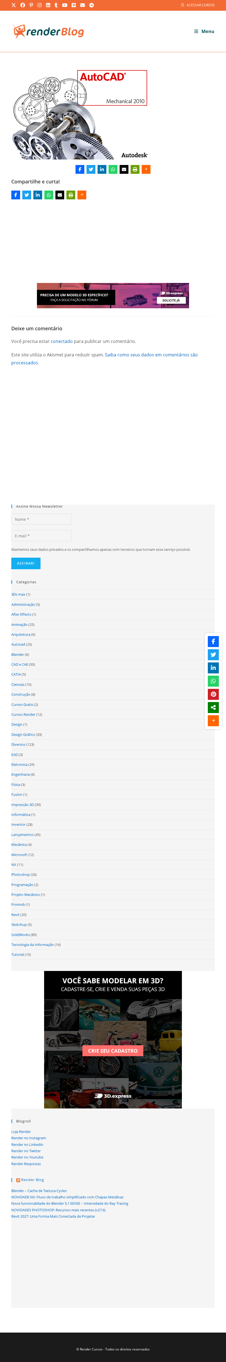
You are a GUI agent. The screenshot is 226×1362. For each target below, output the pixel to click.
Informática (20, 814)
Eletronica (19, 764)
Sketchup (19, 924)
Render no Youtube (27, 1157)
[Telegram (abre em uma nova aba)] (91, 5)
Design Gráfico (23, 734)
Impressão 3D (22, 804)
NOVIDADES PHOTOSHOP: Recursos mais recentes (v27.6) (58, 1209)
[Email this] (124, 169)
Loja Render (21, 1131)
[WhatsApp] (113, 169)
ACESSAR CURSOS (201, 5)
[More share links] (146, 169)
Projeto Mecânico (25, 894)
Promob (18, 904)
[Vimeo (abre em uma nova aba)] (74, 5)
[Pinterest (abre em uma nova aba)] (32, 5)
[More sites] (213, 707)
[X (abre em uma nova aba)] (14, 5)
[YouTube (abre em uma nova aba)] (65, 5)
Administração (23, 604)
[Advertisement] (113, 242)
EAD (14, 754)
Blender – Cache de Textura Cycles (39, 1190)
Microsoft (19, 854)
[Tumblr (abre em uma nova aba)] (56, 5)
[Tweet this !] (91, 169)
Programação (22, 884)
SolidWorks (20, 934)
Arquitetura (20, 634)
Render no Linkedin (27, 1144)
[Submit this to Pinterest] (213, 694)
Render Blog (32, 1179)
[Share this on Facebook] (80, 169)
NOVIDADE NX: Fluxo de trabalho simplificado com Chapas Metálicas (67, 1197)
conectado (62, 341)
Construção (20, 694)
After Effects (21, 614)
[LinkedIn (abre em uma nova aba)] (48, 5)
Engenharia (20, 774)
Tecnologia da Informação (32, 944)
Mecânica (19, 844)
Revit (15, 914)
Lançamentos (22, 834)
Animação (19, 624)
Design (16, 724)
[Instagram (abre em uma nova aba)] (40, 5)
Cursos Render (23, 714)
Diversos (18, 744)
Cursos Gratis (22, 704)
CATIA (16, 674)
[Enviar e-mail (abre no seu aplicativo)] (82, 5)
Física (15, 784)
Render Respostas (26, 1163)
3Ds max (18, 594)
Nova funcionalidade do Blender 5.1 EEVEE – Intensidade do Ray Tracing (69, 1203)
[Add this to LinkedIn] (102, 169)
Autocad (18, 644)
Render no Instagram (28, 1137)
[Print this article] (135, 169)
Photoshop (20, 874)
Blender (17, 654)
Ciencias (18, 684)
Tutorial (17, 954)
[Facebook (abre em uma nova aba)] (23, 5)
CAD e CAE (19, 664)
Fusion (16, 794)
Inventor (18, 824)
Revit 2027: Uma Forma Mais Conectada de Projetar (53, 1216)
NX (13, 864)
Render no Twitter (26, 1150)
